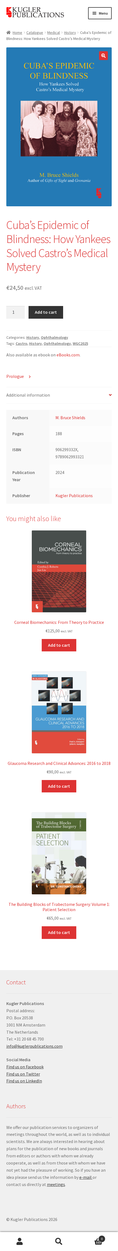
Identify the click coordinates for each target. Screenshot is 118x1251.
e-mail (85, 1177)
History (70, 32)
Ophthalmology (54, 337)
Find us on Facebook (25, 1066)
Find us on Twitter (23, 1074)
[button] (103, 55)
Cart (91, 1237)
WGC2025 (80, 343)
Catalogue (34, 32)
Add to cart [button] (59, 645)
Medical (53, 32)
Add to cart (46, 312)
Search (58, 1241)
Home (17, 32)
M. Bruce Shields (70, 417)
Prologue (15, 376)
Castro (21, 343)
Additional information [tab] (28, 395)
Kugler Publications (74, 495)
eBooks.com (68, 355)
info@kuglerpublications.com (34, 1046)
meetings (56, 1184)
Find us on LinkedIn (24, 1081)
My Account (19, 1241)
